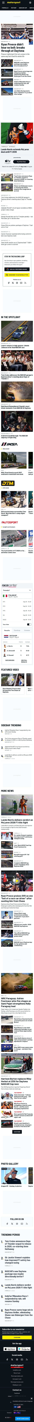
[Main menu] (3, 2)
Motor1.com (17, 1373)
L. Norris (10, 646)
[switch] (29, 624)
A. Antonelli (11, 650)
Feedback (17, 1393)
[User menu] (30, 2)
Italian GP (12, 595)
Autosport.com (17, 1379)
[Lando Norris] (4, 646)
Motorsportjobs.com (17, 1376)
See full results (24, 661)
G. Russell (10, 655)
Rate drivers (9, 660)
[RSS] (25, 282)
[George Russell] (4, 655)
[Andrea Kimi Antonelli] (4, 650)
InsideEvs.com (17, 1370)
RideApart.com (17, 1385)
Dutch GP (13, 636)
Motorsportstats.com (17, 1382)
